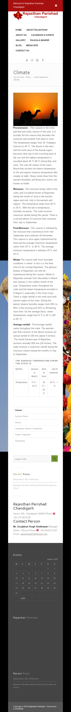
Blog (19, 45)
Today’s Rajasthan (23, 435)
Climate (21, 72)
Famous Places (21, 416)
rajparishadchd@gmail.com (33, 534)
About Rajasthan (36, 30)
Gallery (21, 40)
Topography (20, 441)
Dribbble (32, 60)
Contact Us (22, 50)
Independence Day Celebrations (26, 479)
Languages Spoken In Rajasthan (28, 428)
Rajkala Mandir (39, 40)
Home (19, 30)
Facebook (42, 60)
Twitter (26, 60)
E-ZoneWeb (18, 709)
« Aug (23, 598)
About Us (21, 35)
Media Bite (32, 45)
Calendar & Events (42, 35)
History (18, 422)
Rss (37, 60)
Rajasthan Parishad (36, 706)
